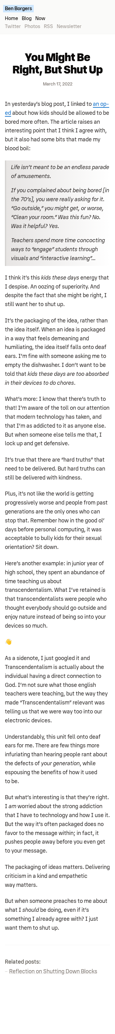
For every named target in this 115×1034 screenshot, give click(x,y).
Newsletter (69, 26)
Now (40, 18)
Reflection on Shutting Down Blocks (53, 971)
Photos (32, 26)
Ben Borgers (18, 9)
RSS (48, 26)
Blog (27, 18)
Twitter (13, 26)
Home (11, 18)
